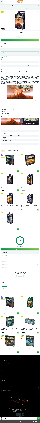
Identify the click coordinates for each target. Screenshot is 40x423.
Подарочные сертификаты (6, 363)
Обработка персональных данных (7, 387)
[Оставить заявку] (38, 190)
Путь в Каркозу (17, 101)
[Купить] (18, 171)
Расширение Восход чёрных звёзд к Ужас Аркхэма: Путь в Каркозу (9, 225)
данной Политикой (23, 421)
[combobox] (3, 52)
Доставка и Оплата (4, 360)
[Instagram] (17, 414)
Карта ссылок (20, 416)
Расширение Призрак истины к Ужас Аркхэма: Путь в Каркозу (9, 206)
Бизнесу (2, 377)
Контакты (3, 370)
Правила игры (5, 107)
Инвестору (3, 393)
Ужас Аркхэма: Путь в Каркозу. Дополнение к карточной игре (28, 167)
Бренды (2, 367)
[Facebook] (20, 414)
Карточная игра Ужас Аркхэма (6, 166)
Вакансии (3, 380)
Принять (35, 421)
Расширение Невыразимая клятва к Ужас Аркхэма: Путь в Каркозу (29, 187)
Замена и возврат (4, 383)
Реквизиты (3, 373)
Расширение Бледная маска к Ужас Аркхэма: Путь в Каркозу (30, 206)
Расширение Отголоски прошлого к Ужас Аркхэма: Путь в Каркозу (10, 187)
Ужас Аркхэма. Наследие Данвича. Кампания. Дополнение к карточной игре (28, 348)
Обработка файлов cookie (6, 390)
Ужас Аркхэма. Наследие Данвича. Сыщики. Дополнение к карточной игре (8, 348)
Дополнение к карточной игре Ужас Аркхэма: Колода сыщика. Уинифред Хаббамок (29, 309)
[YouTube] (23, 414)
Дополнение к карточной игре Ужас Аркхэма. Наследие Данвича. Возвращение (29, 329)
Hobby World (13, 143)
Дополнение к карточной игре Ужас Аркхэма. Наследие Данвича (9, 329)
